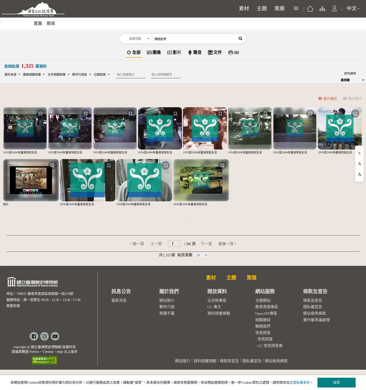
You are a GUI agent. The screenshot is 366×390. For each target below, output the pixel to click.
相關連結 (262, 320)
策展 (279, 8)
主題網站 (262, 300)
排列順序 (350, 73)
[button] (334, 10)
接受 (336, 382)
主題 (262, 8)
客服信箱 (13, 306)
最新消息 (119, 300)
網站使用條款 (314, 313)
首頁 (38, 23)
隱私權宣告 (312, 307)
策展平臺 (167, 313)
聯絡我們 (262, 326)
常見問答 (265, 339)
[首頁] (310, 10)
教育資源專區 (266, 307)
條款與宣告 (229, 361)
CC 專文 (214, 307)
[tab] (325, 99)
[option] (133, 53)
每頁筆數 (185, 255)
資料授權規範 (218, 313)
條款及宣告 (312, 300)
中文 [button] (352, 8)
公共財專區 (216, 300)
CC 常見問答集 (270, 346)
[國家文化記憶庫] (33, 9)
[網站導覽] (322, 10)
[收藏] (40, 113)
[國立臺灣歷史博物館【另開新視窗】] (32, 283)
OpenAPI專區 (266, 313)
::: (1, 3)
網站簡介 (167, 300)
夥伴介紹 (167, 307)
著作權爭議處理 (316, 320)
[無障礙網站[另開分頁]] (44, 359)
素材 (244, 8)
